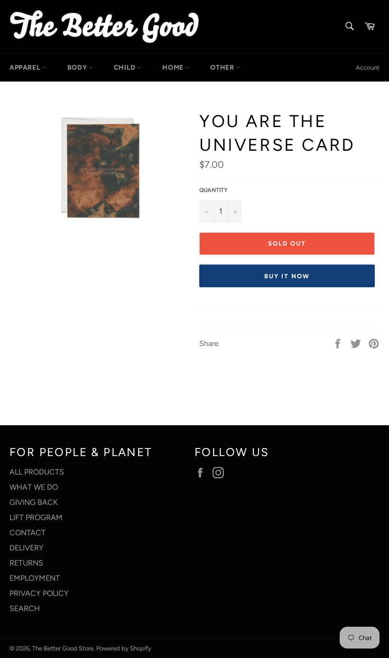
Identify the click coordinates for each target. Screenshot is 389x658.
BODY (78, 68)
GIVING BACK (33, 502)
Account (368, 67)
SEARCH (24, 608)
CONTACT (27, 532)
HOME (173, 68)
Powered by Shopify (123, 648)
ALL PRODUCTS (36, 471)
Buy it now (287, 276)
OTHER (223, 68)
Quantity (213, 190)
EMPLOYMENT (34, 578)
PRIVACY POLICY (39, 593)
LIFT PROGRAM (36, 517)
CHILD (126, 68)
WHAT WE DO (33, 487)
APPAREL (25, 68)
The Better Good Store (62, 648)
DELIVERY (26, 547)
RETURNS (26, 562)
